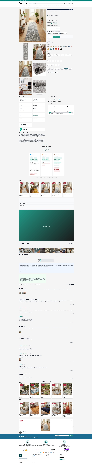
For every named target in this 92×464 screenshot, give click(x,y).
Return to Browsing (21, 7)
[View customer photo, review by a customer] (21, 250)
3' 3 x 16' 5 (70, 68)
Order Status (71, 0)
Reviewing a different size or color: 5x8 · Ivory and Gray (25, 357)
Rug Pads (49, 5)
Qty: (48, 36)
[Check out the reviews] (62, 460)
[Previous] (20, 189)
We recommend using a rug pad (56, 31)
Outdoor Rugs (40, 5)
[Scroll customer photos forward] (73, 250)
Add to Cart (56, 36)
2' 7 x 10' (62, 68)
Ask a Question (49, 39)
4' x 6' (48, 72)
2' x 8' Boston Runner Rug (55, 194)
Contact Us (47, 454)
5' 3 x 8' (52, 72)
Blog (32, 456)
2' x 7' (55, 68)
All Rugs (20, 5)
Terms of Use (21, 458)
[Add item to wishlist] (28, 183)
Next (50, 381)
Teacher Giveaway (34, 462)
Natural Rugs (35, 5)
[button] (44, 10)
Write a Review (72, 284)
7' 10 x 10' (56, 72)
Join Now (71, 435)
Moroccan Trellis (34, 7)
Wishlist (70, 3)
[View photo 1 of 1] (20, 332)
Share (54, 39)
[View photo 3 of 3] (25, 293)
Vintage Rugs (29, 7)
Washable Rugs (30, 5)
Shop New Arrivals (46, 0)
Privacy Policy (67, 437)
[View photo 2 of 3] (23, 293)
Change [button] (52, 42)
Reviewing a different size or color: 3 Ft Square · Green (25, 349)
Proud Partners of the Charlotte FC (36, 454)
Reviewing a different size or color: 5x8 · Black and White (26, 280)
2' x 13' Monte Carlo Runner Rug (23, 194)
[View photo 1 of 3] (20, 293)
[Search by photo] (29, 3)
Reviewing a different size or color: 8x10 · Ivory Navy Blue (25, 368)
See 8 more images (39, 93)
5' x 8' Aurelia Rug (54, 395)
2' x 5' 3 (49, 68)
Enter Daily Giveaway (34, 461)
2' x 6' (52, 68)
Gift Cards (33, 455)
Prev (42, 381)
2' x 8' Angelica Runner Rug (44, 194)
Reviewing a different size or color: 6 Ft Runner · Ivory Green (26, 320)
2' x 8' (58, 68)
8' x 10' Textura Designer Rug (23, 414)
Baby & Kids (45, 5)
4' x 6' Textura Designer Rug (34, 414)
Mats (52, 5)
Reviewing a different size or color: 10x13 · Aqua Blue (25, 302)
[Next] (72, 189)
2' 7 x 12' (66, 68)
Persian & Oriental (24, 5)
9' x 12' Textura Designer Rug (56, 414)
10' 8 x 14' (49, 57)
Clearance (71, 5)
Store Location (34, 457)
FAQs (46, 456)
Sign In (66, 3)
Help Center (47, 457)
